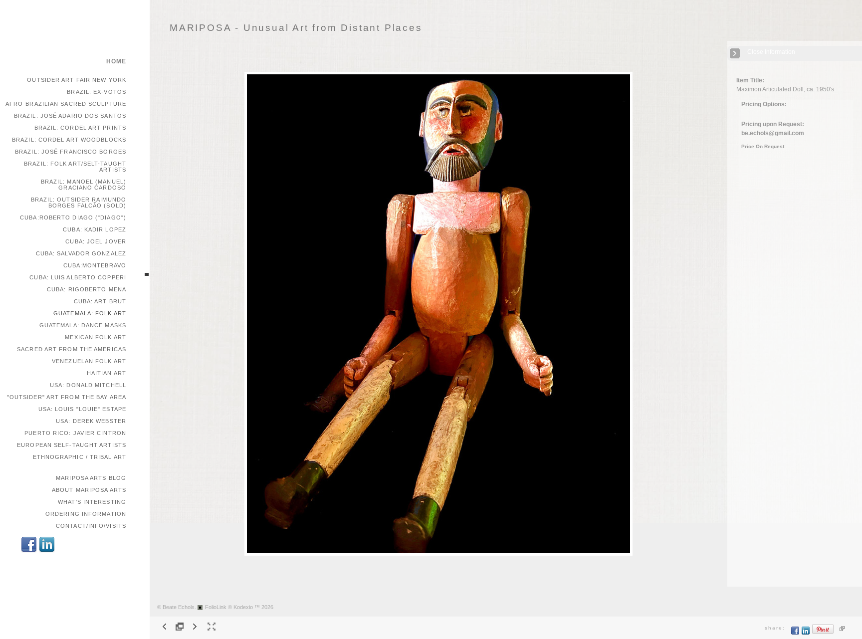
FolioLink (215, 607)
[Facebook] (29, 551)
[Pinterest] (823, 633)
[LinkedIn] (47, 551)
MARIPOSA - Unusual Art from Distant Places (296, 27)
